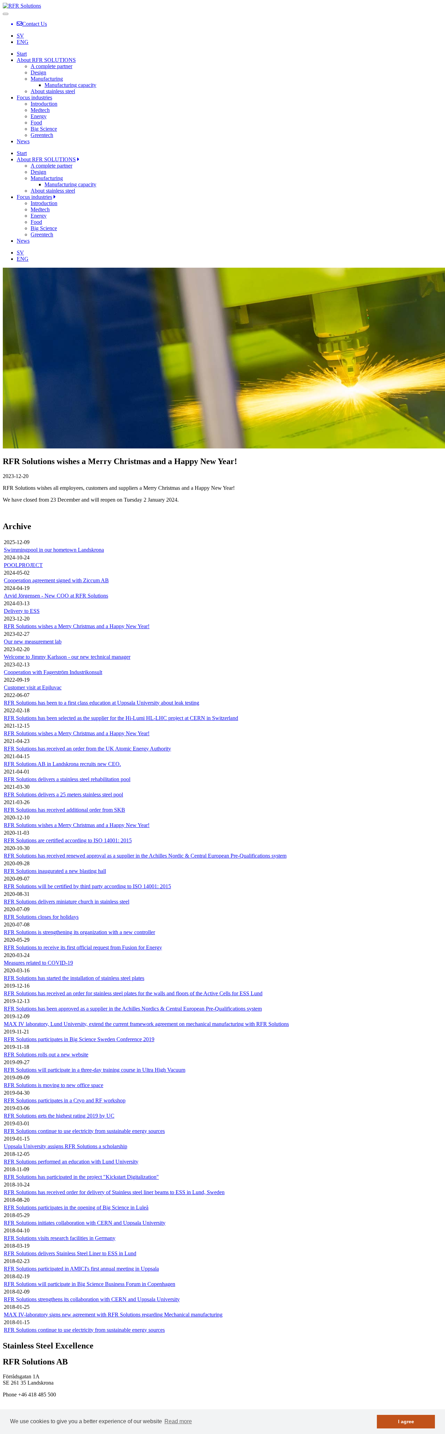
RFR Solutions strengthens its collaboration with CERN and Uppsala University (92, 1299)
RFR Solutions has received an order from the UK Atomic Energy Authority (87, 749)
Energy (39, 116)
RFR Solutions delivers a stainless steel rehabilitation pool (67, 779)
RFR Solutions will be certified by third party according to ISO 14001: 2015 (87, 886)
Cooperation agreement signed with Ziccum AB (56, 580)
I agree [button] (406, 1421)
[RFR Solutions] (22, 6)
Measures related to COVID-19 (38, 963)
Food (36, 122)
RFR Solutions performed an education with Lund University (71, 1162)
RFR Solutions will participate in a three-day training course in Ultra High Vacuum (94, 1070)
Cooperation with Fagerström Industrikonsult (53, 672)
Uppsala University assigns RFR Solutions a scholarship (65, 1146)
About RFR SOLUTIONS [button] (46, 159)
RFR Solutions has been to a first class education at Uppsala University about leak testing (101, 703)
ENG (23, 42)
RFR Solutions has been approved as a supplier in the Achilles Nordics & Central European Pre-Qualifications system (133, 1009)
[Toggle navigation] (5, 14)
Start (22, 54)
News (23, 141)
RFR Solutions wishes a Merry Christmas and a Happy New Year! (76, 626)
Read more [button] (178, 1421)
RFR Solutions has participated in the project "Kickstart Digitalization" (81, 1177)
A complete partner (51, 66)
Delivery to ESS (22, 611)
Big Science (44, 129)
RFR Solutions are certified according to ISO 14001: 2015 (68, 840)
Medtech (40, 110)
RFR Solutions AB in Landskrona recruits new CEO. (62, 764)
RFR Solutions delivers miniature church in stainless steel (66, 902)
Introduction (44, 104)
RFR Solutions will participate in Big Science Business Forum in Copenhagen (89, 1284)
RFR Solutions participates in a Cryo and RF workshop (65, 1100)
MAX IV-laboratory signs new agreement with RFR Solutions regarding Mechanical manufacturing (113, 1315)
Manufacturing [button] (47, 178)
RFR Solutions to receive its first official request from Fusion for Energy (83, 947)
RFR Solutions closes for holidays (41, 917)
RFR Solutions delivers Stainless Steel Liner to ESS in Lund (70, 1253)
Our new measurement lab (33, 642)
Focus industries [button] (34, 197)
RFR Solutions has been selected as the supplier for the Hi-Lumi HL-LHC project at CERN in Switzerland (121, 718)
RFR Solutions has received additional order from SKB (64, 810)
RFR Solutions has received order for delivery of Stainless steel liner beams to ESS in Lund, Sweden (114, 1192)
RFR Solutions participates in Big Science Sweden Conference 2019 (79, 1039)
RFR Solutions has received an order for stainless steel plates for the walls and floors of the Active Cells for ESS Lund (133, 993)
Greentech (42, 135)
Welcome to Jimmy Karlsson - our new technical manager (67, 657)
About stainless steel (53, 91)
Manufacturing (47, 79)
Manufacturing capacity (70, 85)
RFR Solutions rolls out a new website (46, 1055)
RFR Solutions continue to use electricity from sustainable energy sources (84, 1131)
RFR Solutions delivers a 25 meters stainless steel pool (63, 794)
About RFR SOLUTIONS (46, 60)
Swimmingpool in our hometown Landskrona (54, 550)
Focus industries (34, 97)
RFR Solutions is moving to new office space (53, 1085)
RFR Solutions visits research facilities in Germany (59, 1238)
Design (38, 72)
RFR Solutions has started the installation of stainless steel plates (74, 978)
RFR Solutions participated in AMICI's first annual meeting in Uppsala (81, 1269)
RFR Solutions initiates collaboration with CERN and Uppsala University (84, 1223)
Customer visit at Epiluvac (33, 687)
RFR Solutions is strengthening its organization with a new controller (79, 932)
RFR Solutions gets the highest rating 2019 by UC (59, 1116)
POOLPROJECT (23, 565)
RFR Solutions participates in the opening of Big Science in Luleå (76, 1207)
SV (20, 36)
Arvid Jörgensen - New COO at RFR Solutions (56, 596)
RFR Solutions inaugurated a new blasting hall (55, 871)
